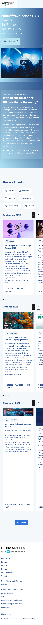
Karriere (4, 584)
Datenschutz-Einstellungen (11, 600)
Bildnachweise (6, 614)
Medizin (4, 569)
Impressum (5, 607)
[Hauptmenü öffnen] (39, 3)
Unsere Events (9, 41)
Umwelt (4, 576)
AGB (2, 597)
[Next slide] (38, 215)
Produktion (5, 565)
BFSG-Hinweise (7, 593)
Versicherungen (7, 572)
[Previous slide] (33, 215)
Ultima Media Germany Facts (12, 590)
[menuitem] (21, 558)
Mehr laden (21, 522)
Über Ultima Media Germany (12, 581)
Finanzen (4, 562)
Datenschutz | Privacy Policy (11, 604)
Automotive (5, 558)
